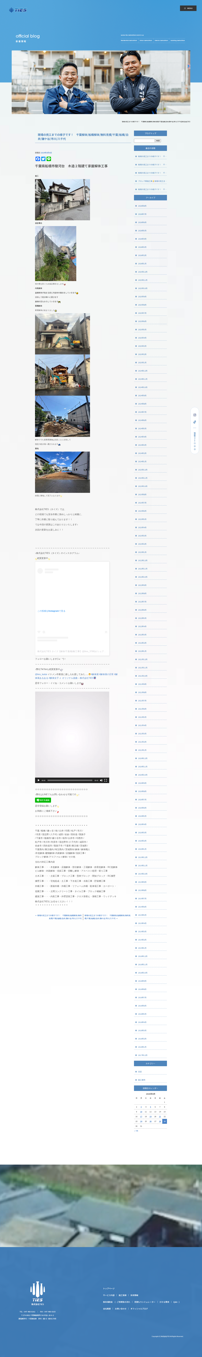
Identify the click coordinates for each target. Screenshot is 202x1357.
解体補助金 (108, 1302)
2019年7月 (142, 898)
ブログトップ (150, 133)
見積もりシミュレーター (144, 1302)
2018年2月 (142, 1038)
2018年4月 (142, 1022)
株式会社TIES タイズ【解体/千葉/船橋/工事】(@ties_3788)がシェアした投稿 (75, 651)
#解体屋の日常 (106, 674)
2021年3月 (142, 733)
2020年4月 (142, 824)
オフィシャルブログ (139, 1309)
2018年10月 (142, 972)
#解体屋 (95, 674)
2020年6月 (142, 807)
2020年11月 (142, 766)
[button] (72, 737)
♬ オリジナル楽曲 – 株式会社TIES (76, 678)
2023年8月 (142, 494)
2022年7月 (142, 601)
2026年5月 (142, 230)
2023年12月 (142, 469)
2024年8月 (142, 403)
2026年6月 (142, 222)
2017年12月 (142, 1055)
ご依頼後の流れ (123, 1302)
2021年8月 (142, 692)
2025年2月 (142, 354)
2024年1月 (142, 461)
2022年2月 (142, 643)
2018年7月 (142, 997)
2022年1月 (142, 651)
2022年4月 (142, 626)
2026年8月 (142, 205)
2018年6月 (142, 1005)
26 (150, 1121)
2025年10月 (142, 288)
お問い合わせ (120, 1309)
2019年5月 (142, 915)
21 (160, 1116)
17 (141, 1116)
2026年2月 (142, 255)
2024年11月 (142, 379)
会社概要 (107, 1309)
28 (160, 1121)
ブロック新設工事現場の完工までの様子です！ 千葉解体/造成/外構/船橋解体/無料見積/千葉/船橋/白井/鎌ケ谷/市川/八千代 (152, 181)
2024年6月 (142, 420)
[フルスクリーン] (105, 780)
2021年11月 (142, 667)
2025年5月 (142, 329)
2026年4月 (142, 238)
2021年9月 (142, 684)
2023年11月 (142, 478)
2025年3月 (142, 346)
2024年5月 (142, 428)
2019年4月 (142, 923)
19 (150, 1116)
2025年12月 (142, 271)
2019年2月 (142, 939)
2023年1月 (142, 552)
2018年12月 (142, 956)
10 (141, 1111)
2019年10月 (142, 873)
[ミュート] (101, 780)
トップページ (109, 1288)
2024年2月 (142, 453)
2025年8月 (142, 304)
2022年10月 (142, 577)
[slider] (70, 780)
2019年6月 (142, 906)
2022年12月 (142, 560)
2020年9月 (142, 783)
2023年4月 (142, 527)
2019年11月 (142, 865)
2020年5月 (142, 816)
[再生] (38, 780)
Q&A (175, 1302)
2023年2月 (142, 544)
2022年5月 (142, 618)
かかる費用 (164, 1302)
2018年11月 (142, 964)
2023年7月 (142, 502)
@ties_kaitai (41, 674)
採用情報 (134, 1295)
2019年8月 (142, 890)
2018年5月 (142, 1014)
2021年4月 (142, 725)
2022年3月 (142, 634)
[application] (72, 737)
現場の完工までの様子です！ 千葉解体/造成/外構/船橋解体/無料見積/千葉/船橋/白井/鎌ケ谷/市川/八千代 (152, 156)
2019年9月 (142, 882)
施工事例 (141, 1080)
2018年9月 (142, 981)
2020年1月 (142, 849)
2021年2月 (142, 741)
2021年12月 (142, 659)
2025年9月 (142, 296)
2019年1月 (142, 948)
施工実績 (122, 1295)
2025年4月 (142, 337)
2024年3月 (142, 445)
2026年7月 (142, 214)
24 (141, 1121)
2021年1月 (142, 750)
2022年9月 (142, 585)
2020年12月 (142, 758)
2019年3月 (142, 931)
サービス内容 (109, 1295)
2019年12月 (142, 857)
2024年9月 (142, 395)
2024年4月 (142, 436)
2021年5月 (142, 717)
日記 (140, 1071)
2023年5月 (142, 519)
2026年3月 (142, 247)
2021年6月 (142, 708)
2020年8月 (142, 791)
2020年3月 (142, 832)
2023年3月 (142, 535)
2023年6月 (142, 511)
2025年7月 (142, 313)
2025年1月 (142, 362)
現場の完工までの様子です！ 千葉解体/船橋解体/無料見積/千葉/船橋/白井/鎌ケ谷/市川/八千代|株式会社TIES (156, 122)
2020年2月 (142, 840)
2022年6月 (142, 610)
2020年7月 (142, 799)
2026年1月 (142, 263)
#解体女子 (54, 678)
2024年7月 (142, 412)
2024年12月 (142, 370)
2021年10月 (142, 676)
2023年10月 (142, 486)
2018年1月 (142, 1047)
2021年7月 (142, 700)
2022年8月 (142, 593)
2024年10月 (142, 387)
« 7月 (136, 1131)
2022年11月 (142, 568)
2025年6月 (142, 321)
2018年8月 (142, 989)
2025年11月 (142, 280)
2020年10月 (142, 774)
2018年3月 (142, 1030)
